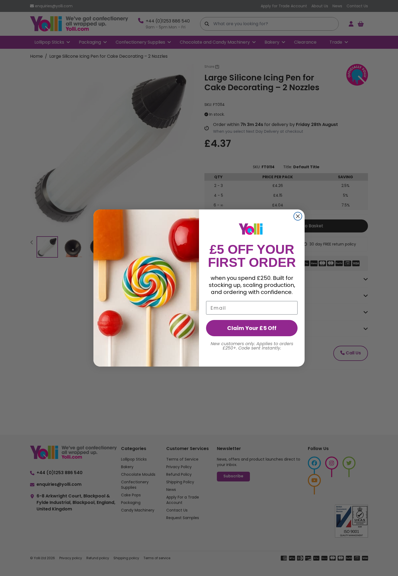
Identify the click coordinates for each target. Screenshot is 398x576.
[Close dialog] (298, 216)
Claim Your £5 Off (251, 328)
